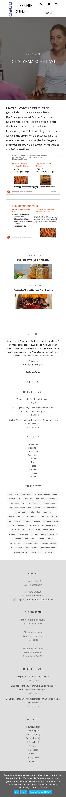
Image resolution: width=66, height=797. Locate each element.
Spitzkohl (15, 543)
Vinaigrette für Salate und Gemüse (32, 399)
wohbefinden (20, 552)
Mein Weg (34, 525)
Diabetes (53, 499)
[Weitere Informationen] (49, 4)
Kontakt (50, 13)
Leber (11, 525)
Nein (24, 792)
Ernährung (33, 447)
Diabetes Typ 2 (34, 503)
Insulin (36, 521)
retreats (29, 539)
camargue (40, 499)
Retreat (33, 469)
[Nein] (62, 784)
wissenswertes (48, 548)
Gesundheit (33, 455)
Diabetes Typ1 (17, 503)
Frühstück (35, 512)
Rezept (40, 539)
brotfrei (28, 499)
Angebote (13, 494)
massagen (22, 525)
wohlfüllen (36, 552)
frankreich (20, 512)
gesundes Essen (16, 517)
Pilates (33, 465)
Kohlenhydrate (50, 521)
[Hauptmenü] (56, 4)
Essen (37, 508)
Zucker (48, 552)
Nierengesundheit (45, 530)
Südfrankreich (49, 543)
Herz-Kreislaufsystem (18, 521)
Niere (30, 530)
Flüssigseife (50, 508)
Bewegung (33, 444)
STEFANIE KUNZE (23, 8)
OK (16, 792)
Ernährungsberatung (20, 508)
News (33, 462)
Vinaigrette (16, 548)
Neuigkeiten (18, 530)
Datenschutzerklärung (40, 792)
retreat (17, 539)
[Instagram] (38, 382)
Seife (50, 539)
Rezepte (33, 472)
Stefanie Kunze (30, 543)
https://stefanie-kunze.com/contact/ (35, 599)
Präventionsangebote (46, 534)
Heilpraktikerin (50, 517)
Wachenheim (31, 548)
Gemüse (47, 512)
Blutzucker (14, 499)
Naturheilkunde (50, 525)
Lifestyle (33, 458)
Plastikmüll (25, 534)
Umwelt (33, 476)
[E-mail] (28, 382)
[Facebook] (33, 382)
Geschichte (33, 451)
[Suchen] (41, 4)
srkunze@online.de (35, 595)
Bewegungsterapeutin (46, 494)
